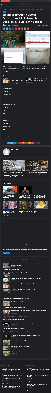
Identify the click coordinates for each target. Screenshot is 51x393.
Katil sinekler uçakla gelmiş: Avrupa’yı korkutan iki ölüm (23, 289)
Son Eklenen (25, 259)
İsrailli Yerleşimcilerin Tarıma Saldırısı (19, 352)
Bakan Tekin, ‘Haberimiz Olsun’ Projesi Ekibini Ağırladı (15, 316)
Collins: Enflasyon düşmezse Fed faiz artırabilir (13, 328)
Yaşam (9, 9)
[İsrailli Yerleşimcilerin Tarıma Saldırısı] (6, 353)
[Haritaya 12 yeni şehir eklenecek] (6, 303)
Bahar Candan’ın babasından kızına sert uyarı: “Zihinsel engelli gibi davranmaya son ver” (9, 211)
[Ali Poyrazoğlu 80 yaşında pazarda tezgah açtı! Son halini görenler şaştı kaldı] (25, 190)
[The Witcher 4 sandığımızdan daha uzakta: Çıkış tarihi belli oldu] (6, 337)
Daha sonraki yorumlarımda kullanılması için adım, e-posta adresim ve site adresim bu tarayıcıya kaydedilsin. (26, 249)
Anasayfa (5, 9)
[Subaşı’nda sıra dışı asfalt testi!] (41, 205)
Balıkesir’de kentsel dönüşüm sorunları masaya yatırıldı (23, 323)
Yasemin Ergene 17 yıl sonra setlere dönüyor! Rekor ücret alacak (25, 211)
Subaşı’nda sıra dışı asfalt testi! (40, 210)
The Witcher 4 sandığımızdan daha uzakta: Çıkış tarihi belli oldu (25, 335)
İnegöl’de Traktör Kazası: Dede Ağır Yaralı (20, 346)
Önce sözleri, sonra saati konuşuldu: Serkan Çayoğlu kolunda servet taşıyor (17, 80)
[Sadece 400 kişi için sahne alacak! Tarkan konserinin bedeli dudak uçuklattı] (41, 190)
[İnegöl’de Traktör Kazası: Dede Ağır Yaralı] (6, 348)
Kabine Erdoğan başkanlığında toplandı (17, 1)
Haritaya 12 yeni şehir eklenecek (18, 301)
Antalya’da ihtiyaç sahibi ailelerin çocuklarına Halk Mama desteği (8, 196)
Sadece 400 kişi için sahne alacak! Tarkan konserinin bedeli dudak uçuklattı (40, 196)
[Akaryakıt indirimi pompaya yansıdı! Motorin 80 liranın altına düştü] (6, 280)
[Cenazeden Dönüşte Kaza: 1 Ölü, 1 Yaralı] (6, 342)
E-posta (5, 244)
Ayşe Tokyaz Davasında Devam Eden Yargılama (13, 269)
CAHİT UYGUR (7, 25)
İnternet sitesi (29, 244)
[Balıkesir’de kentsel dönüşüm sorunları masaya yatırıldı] (29, 80)
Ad (4, 240)
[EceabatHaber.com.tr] (25, 4)
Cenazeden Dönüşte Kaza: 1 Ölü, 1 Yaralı (19, 340)
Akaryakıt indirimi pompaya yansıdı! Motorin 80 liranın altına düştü (26, 278)
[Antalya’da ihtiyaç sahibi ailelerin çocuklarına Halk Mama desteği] (10, 190)
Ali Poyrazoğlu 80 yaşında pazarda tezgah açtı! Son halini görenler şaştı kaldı (24, 196)
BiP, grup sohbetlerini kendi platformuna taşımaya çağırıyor (16, 331)
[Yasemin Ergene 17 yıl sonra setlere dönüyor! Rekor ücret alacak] (25, 205)
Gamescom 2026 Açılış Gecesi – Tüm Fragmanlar (14, 307)
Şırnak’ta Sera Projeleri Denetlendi (11, 295)
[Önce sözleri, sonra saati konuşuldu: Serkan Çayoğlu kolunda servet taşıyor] (6, 80)
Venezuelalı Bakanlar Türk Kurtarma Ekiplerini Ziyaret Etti (16, 298)
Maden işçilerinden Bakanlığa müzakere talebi (13, 319)
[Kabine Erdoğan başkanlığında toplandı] (6, 274)
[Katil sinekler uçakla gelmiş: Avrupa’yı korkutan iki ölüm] (6, 291)
